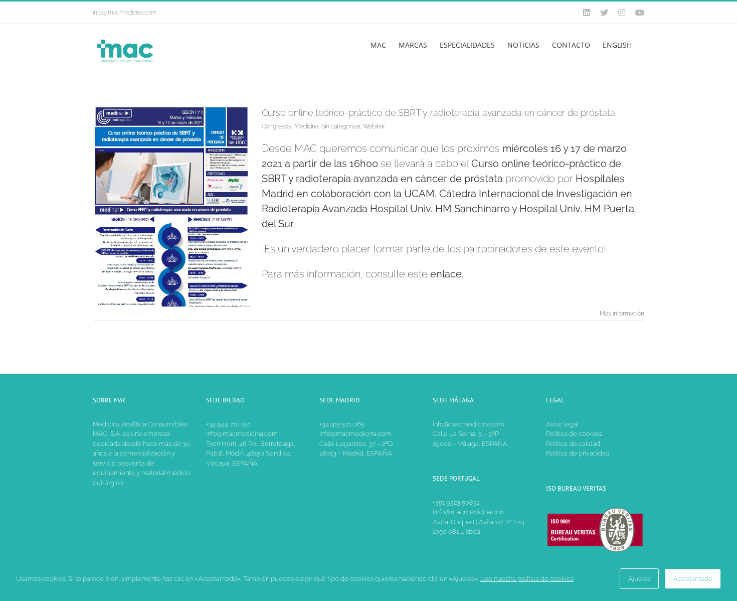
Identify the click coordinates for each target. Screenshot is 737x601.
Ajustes (639, 578)
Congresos (276, 126)
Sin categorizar (340, 126)
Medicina (306, 126)
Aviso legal (562, 424)
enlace (446, 274)
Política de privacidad (578, 453)
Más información (622, 313)
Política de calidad (573, 443)
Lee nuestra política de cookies (527, 578)
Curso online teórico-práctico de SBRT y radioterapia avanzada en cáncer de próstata (438, 112)
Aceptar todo (692, 578)
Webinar (374, 126)
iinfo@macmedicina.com (469, 512)
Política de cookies (574, 433)
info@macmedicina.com (124, 12)
